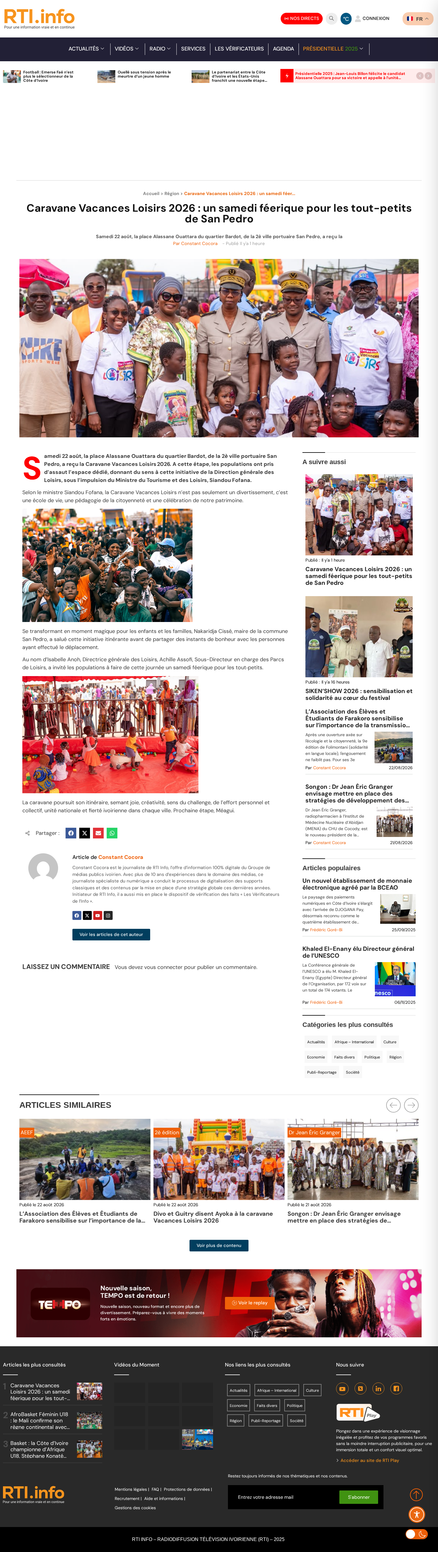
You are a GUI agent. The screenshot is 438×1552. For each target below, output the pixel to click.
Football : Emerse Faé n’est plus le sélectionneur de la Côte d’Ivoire (48, 76)
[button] (420, 75)
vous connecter (163, 967)
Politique (372, 1057)
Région (171, 194)
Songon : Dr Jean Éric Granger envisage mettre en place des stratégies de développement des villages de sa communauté (355, 793)
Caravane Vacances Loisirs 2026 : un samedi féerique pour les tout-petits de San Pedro (358, 576)
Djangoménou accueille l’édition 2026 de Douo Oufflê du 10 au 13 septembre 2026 (346, 1217)
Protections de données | (188, 1489)
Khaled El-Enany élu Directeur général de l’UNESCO (358, 952)
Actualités (84, 48)
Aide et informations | (164, 1498)
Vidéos (124, 48)
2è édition (33, 1132)
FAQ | (156, 1489)
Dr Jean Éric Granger (180, 1132)
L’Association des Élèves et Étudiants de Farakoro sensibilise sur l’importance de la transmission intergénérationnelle (357, 718)
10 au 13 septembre (313, 1132)
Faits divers (344, 1057)
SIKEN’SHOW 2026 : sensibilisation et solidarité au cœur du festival (359, 694)
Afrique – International (354, 1041)
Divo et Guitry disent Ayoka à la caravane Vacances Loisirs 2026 (79, 1217)
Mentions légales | (132, 1489)
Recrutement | (128, 1498)
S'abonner (359, 1497)
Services (193, 48)
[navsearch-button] (331, 18)
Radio (157, 48)
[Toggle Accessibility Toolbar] (417, 1514)
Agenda (283, 48)
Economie (316, 1057)
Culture (389, 1041)
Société (352, 1072)
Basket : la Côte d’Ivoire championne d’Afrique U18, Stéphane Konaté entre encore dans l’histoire (39, 1456)
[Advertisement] (219, 135)
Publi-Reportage (321, 1072)
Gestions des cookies (135, 1507)
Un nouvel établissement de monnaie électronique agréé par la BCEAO (357, 884)
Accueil (151, 194)
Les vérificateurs (239, 48)
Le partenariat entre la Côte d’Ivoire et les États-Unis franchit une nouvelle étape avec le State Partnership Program (238, 80)
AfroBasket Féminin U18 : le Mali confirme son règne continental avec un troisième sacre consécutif (39, 1427)
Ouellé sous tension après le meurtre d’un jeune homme (144, 74)
